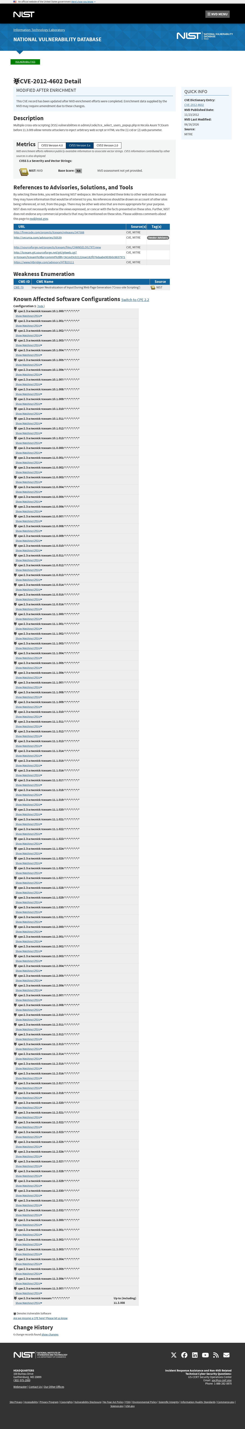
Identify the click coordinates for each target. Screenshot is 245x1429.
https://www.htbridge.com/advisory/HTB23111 (44, 262)
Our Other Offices (54, 1387)
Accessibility (31, 1402)
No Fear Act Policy (113, 1402)
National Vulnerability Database (57, 39)
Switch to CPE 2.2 (135, 299)
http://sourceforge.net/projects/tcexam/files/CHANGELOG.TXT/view (57, 247)
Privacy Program (49, 1402)
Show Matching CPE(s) (28, 316)
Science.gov (117, 1406)
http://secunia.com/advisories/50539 (38, 238)
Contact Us (35, 1387)
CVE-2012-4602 (194, 105)
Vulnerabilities (25, 62)
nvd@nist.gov (39, 219)
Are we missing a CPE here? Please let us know (40, 1318)
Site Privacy (16, 1402)
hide (41, 306)
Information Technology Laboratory (39, 30)
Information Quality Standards (198, 1402)
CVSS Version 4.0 (52, 145)
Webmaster (20, 1387)
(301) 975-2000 (21, 1380)
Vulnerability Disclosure (87, 1402)
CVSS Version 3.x (79, 145)
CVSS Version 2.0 (107, 145)
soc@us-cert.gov (222, 1380)
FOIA (128, 1402)
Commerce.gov (225, 1402)
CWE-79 (19, 287)
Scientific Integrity (169, 1402)
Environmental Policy (144, 1402)
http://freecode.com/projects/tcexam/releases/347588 (49, 232)
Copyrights (66, 1402)
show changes (50, 1334)
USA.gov (130, 1406)
